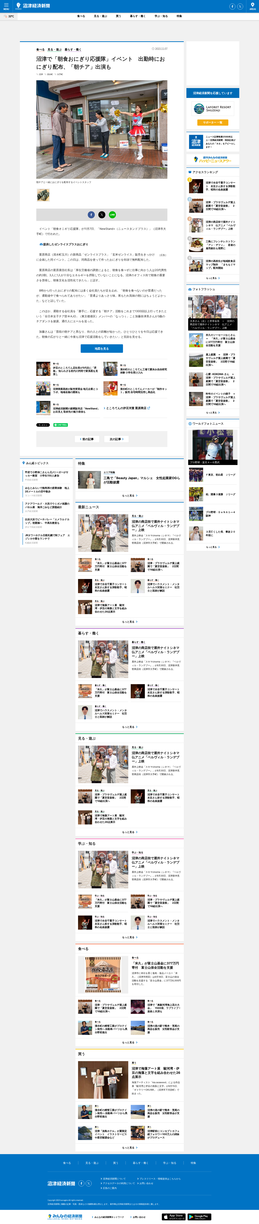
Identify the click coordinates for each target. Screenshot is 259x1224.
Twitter (240, 7)
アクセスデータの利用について (119, 1183)
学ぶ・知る (161, 16)
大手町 (60, 74)
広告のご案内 (110, 1188)
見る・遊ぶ (100, 16)
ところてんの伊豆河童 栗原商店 (126, 408)
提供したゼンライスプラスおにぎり (65, 244)
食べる (81, 16)
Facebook (232, 7)
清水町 (50, 74)
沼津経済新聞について (114, 1178)
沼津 (41, 74)
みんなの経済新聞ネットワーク (65, 1217)
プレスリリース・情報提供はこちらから (160, 1178)
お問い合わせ (146, 1183)
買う (118, 16)
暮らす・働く (138, 16)
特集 (179, 16)
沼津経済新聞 (33, 6)
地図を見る (102, 348)
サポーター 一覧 (212, 122)
